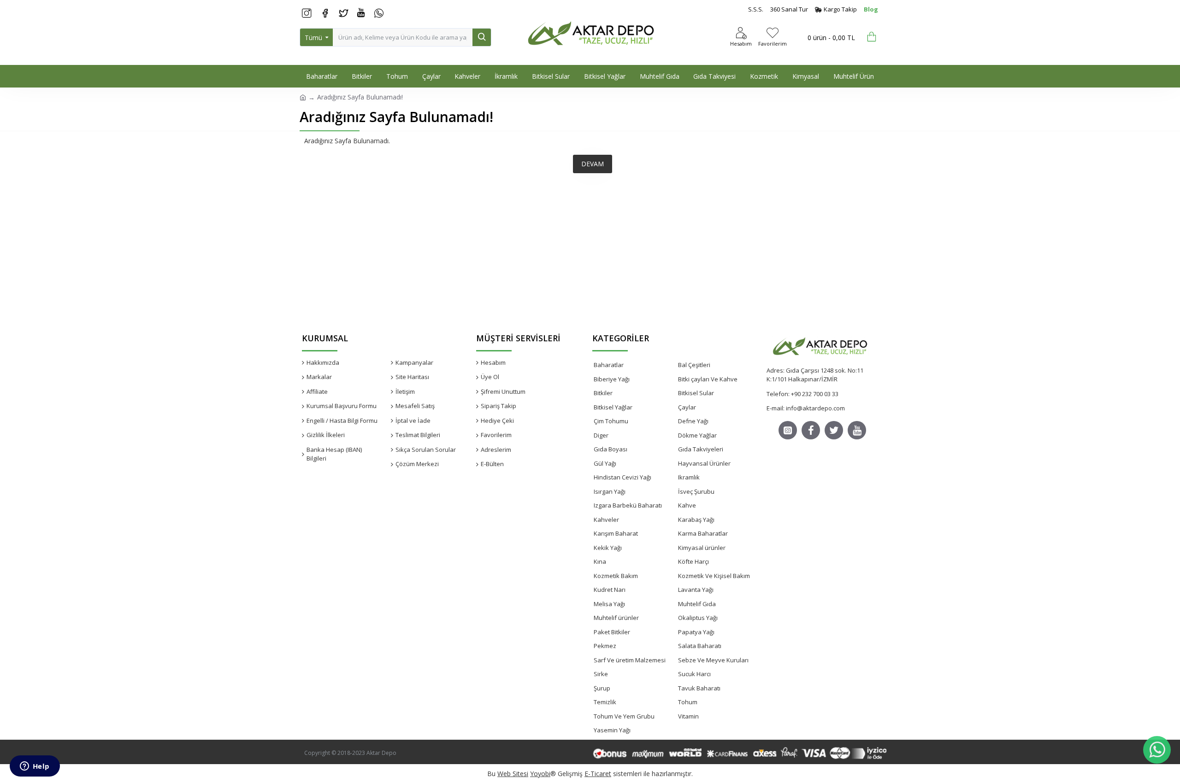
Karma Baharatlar (703, 533)
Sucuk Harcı (694, 674)
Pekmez (605, 646)
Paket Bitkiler (612, 632)
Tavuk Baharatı (699, 688)
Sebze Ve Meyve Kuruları (713, 660)
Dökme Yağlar (697, 435)
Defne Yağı (693, 421)
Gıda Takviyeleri (700, 449)
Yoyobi (540, 773)
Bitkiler (603, 393)
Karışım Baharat (616, 533)
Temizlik (605, 702)
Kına (600, 561)
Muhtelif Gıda (697, 604)
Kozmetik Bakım (616, 576)
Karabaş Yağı (696, 519)
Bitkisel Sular (696, 393)
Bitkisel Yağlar (613, 407)
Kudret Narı (609, 589)
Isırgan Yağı (609, 491)
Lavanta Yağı (696, 589)
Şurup (602, 688)
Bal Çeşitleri (694, 365)
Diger (601, 435)
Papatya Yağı (696, 632)
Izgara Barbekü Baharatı (628, 505)
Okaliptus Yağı (698, 618)
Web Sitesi (512, 773)
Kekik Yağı (608, 547)
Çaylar (687, 407)
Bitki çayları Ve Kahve (708, 379)
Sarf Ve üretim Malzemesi (630, 660)
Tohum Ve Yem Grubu (624, 716)
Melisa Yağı (609, 604)
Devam (592, 163)
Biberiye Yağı (612, 379)
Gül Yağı (605, 463)
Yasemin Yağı (612, 730)
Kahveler (606, 519)
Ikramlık (689, 477)
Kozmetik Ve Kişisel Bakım (714, 576)
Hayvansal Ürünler (704, 463)
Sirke (601, 674)
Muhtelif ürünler (616, 618)
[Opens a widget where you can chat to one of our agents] (34, 766)
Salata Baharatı (699, 646)
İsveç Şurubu (696, 491)
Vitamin (688, 716)
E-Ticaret (597, 773)
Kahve (687, 505)
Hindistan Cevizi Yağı (622, 477)
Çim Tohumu (611, 421)
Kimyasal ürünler (702, 547)
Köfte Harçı (693, 561)
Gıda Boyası (610, 449)
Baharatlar (609, 365)
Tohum (687, 702)
